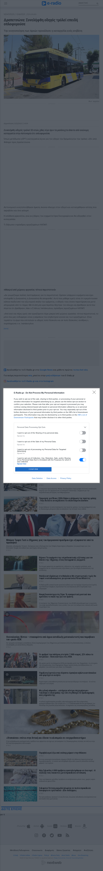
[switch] (82, 432)
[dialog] (51, 435)
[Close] (95, 393)
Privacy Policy (65, 478)
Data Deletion (37, 478)
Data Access (51, 478)
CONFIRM (33, 469)
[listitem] (51, 427)
